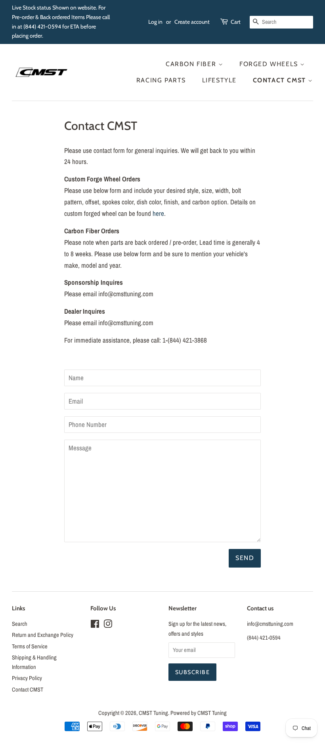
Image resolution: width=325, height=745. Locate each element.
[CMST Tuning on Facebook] (94, 625)
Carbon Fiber (192, 64)
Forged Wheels (269, 64)
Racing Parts (161, 80)
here (158, 213)
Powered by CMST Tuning (198, 713)
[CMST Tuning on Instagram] (107, 625)
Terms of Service (30, 646)
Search (19, 624)
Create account (192, 21)
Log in (155, 21)
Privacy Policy (27, 678)
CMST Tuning (153, 713)
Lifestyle (219, 80)
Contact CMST (280, 80)
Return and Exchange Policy (42, 635)
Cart (236, 21)
